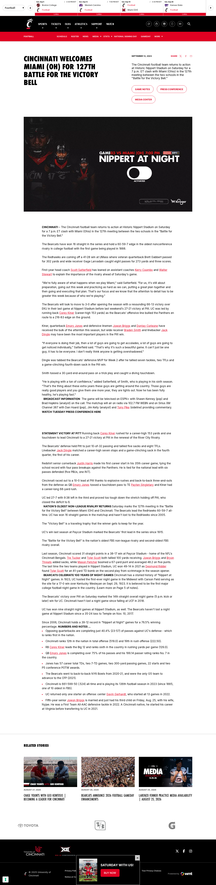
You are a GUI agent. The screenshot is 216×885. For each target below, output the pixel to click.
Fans (68, 24)
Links (56, 14)
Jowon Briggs (121, 325)
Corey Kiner (66, 312)
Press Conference (173, 89)
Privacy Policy (71, 871)
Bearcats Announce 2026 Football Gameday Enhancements (107, 797)
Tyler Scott (94, 557)
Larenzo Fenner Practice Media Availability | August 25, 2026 (165, 797)
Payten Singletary (142, 484)
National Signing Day (125, 36)
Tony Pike (123, 407)
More (157, 36)
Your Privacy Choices (151, 871)
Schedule (62, 36)
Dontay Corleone (147, 325)
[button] (30, 8)
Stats (106, 36)
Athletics (81, 24)
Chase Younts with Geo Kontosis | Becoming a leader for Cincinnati (45, 797)
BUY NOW (111, 873)
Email (180, 24)
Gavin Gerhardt (116, 694)
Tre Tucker (73, 557)
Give (164, 24)
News (85, 36)
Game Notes (144, 89)
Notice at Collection (74, 877)
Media (96, 36)
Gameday (146, 36)
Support (96, 24)
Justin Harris (85, 463)
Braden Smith (132, 330)
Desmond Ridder (155, 566)
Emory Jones (74, 325)
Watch (110, 24)
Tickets (56, 24)
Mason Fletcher (87, 562)
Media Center (145, 99)
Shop (156, 24)
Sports (42, 24)
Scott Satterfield (81, 270)
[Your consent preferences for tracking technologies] (6, 879)
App (172, 24)
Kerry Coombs (144, 270)
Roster (75, 36)
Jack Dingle (64, 450)
